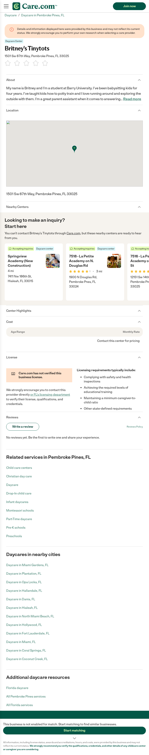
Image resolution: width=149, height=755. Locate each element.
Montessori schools (20, 510)
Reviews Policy (135, 426)
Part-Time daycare (19, 519)
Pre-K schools (15, 527)
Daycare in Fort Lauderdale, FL (27, 633)
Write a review (22, 426)
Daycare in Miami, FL (21, 642)
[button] (74, 730)
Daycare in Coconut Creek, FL (27, 659)
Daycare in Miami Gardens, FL (27, 565)
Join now (129, 6)
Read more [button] (132, 99)
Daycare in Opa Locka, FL (24, 582)
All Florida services (19, 705)
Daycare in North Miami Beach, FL (30, 616)
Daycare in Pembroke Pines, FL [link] (42, 15)
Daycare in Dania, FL (20, 599)
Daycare (12, 485)
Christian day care (19, 476)
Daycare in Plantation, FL (23, 573)
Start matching (74, 730)
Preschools (14, 536)
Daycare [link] (11, 15)
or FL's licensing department (50, 394)
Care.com (73, 233)
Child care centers (19, 468)
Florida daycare (17, 688)
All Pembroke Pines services (26, 696)
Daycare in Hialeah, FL (22, 608)
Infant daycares (17, 502)
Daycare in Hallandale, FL (24, 591)
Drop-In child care (18, 493)
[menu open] (6, 6)
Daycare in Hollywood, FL (24, 625)
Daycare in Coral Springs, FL (26, 650)
